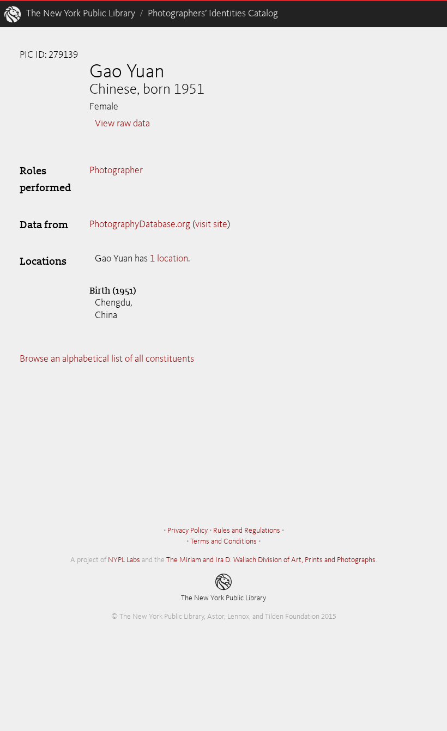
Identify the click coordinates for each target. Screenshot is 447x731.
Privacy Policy (187, 530)
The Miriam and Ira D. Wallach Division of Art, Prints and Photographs (271, 560)
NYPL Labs (124, 560)
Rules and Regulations (246, 530)
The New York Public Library (80, 14)
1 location (169, 259)
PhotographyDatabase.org (139, 224)
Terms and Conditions (223, 541)
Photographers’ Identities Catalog (213, 14)
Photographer (116, 170)
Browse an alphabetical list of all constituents (107, 359)
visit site (211, 224)
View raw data (122, 124)
